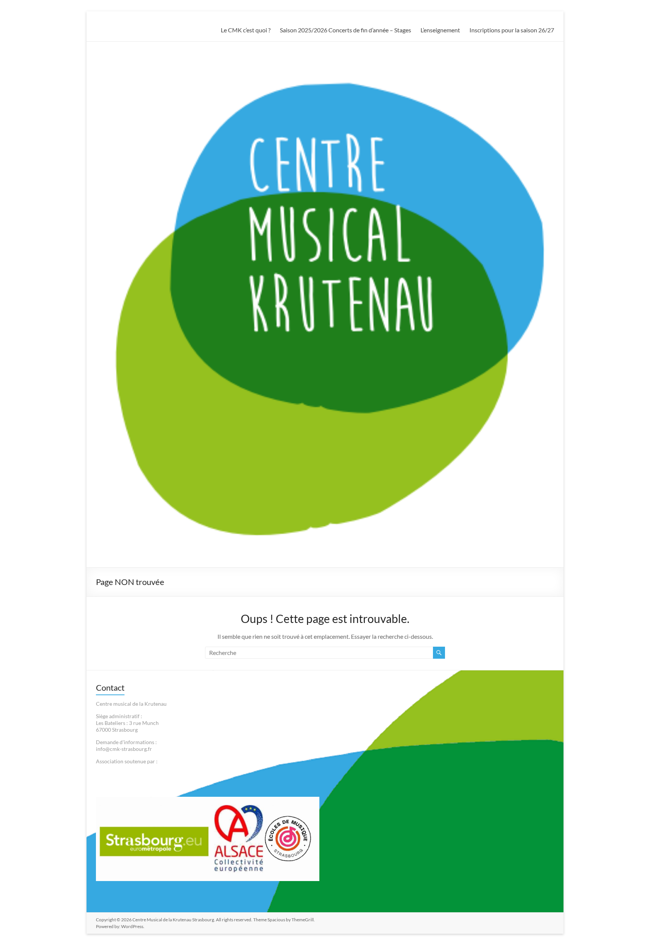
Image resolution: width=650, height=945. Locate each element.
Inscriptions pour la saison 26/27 (511, 29)
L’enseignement (440, 29)
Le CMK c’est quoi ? (245, 29)
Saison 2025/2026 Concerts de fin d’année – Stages (345, 29)
